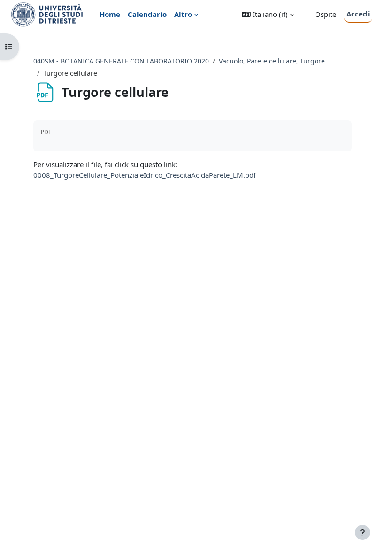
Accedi (358, 13)
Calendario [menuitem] (147, 14)
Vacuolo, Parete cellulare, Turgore (272, 60)
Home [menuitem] (110, 14)
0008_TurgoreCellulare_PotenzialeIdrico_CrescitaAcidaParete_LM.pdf (144, 175)
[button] (268, 14)
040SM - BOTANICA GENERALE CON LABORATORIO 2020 (121, 60)
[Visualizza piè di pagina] (362, 532)
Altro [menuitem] (183, 14)
